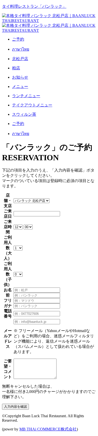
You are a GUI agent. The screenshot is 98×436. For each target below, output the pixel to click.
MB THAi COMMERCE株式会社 (48, 429)
